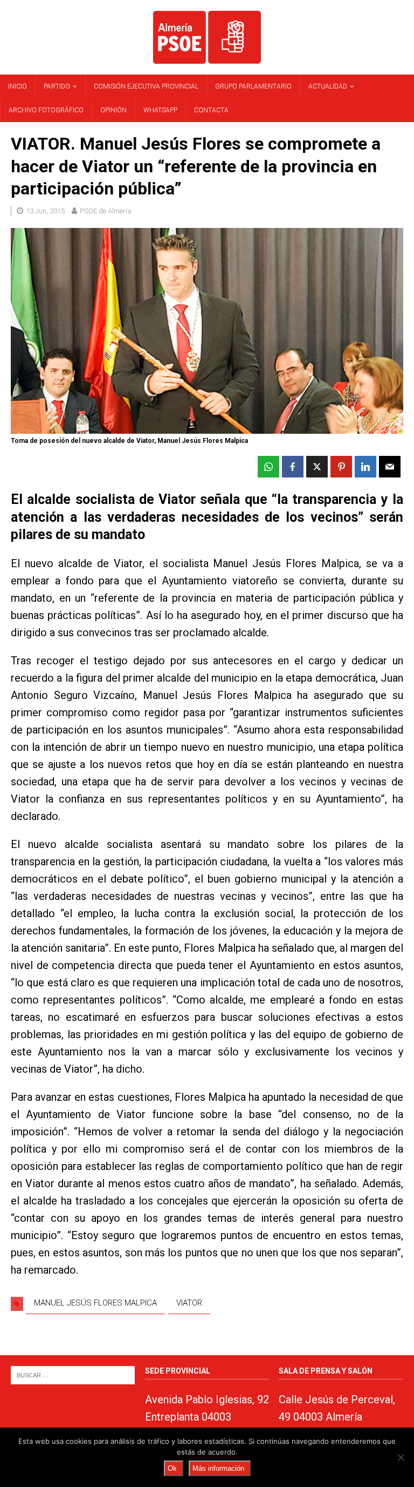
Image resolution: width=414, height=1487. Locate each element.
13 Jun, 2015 (45, 211)
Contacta (211, 110)
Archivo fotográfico (46, 110)
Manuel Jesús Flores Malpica (95, 1303)
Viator (189, 1303)
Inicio (17, 86)
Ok (172, 1468)
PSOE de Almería (106, 211)
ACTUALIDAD (327, 86)
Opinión (113, 110)
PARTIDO (57, 86)
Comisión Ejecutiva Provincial (146, 86)
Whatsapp (160, 110)
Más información (218, 1468)
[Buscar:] (73, 1374)
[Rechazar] (400, 1457)
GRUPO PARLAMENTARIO (253, 86)
